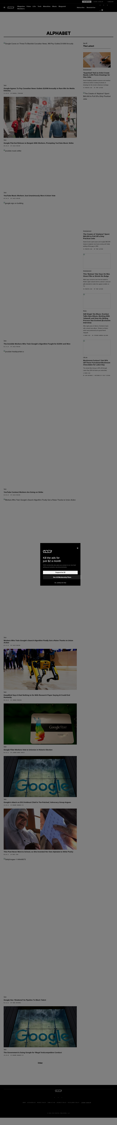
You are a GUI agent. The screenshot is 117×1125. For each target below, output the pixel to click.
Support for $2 (60, 572)
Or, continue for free (60, 582)
